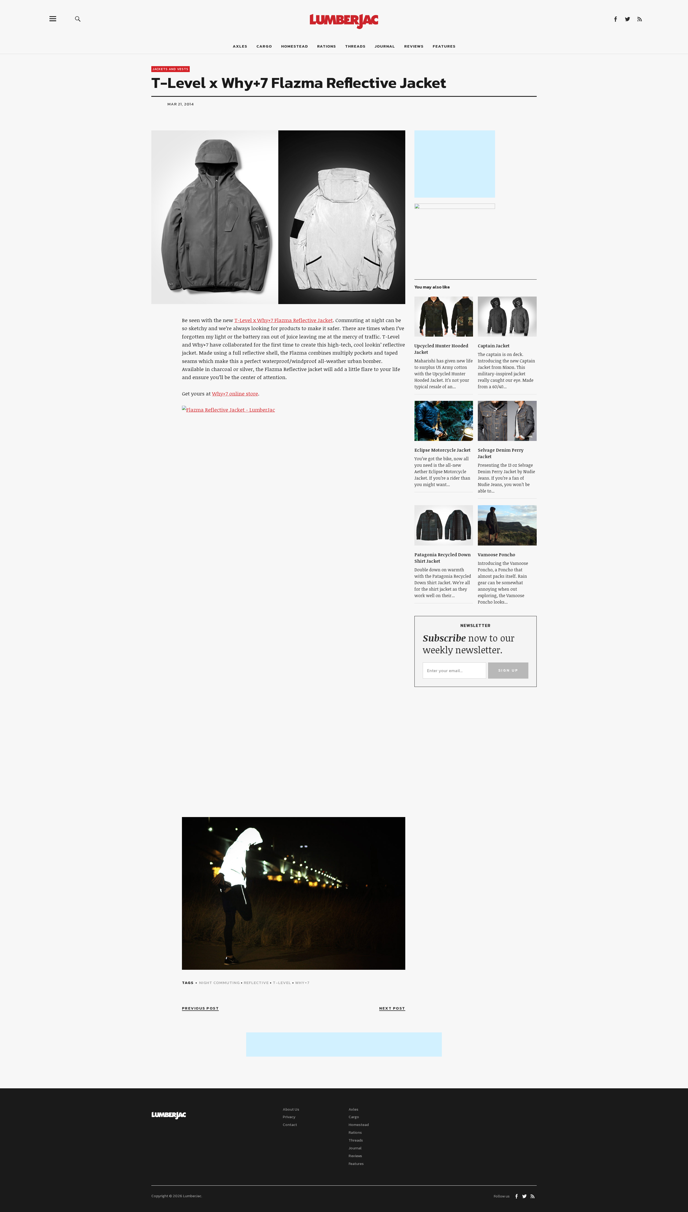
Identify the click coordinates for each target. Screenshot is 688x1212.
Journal (385, 46)
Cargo (264, 46)
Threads (355, 46)
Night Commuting (219, 982)
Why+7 (302, 982)
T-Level (282, 982)
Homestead (294, 46)
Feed (639, 19)
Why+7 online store (235, 393)
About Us (291, 1109)
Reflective (256, 982)
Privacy (289, 1117)
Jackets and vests (170, 69)
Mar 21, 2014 (180, 104)
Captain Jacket (494, 346)
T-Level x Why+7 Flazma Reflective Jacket (283, 320)
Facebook (615, 19)
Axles (240, 46)
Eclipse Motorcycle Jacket (442, 450)
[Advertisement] (454, 164)
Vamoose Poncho (496, 555)
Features (444, 46)
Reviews (414, 46)
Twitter (627, 19)
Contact (290, 1125)
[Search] (77, 19)
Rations (326, 46)
